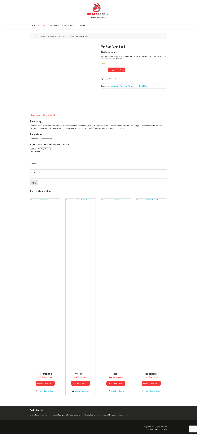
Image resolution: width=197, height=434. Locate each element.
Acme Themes (161, 429)
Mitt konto (54, 25)
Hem (33, 25)
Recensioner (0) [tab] (49, 115)
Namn (33, 163)
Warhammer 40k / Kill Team (138, 86)
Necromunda (114, 86)
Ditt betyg (34, 149)
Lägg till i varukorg (117, 70)
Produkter (42, 25)
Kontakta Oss (67, 25)
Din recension (36, 151)
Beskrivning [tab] (35, 115)
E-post (33, 173)
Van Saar (123, 86)
